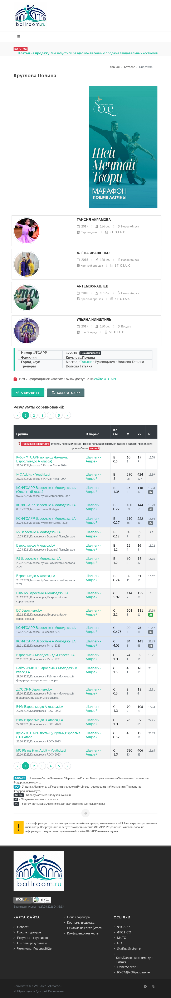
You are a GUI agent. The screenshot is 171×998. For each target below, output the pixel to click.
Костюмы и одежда (80, 922)
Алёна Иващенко (93, 253)
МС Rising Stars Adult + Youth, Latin (41, 750)
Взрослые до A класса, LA (35, 545)
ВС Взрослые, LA (29, 610)
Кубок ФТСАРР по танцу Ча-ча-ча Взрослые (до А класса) (42, 459)
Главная (114, 67)
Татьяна (86, 362)
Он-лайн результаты (32, 943)
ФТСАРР (123, 927)
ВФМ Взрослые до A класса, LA (39, 706)
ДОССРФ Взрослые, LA (34, 689)
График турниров (29, 932)
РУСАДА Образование (133, 972)
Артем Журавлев (92, 286)
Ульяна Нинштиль (94, 319)
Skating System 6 (129, 948)
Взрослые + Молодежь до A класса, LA (45, 655)
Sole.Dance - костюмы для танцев (134, 959)
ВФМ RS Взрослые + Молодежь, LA (42, 593)
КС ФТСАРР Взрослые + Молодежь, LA (46, 505)
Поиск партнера (78, 917)
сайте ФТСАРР (105, 379)
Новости (23, 927)
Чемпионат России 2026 (34, 948)
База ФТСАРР (68, 393)
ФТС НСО (124, 932)
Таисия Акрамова (94, 219)
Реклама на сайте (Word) (85, 928)
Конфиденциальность (83, 933)
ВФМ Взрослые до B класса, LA (39, 720)
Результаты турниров (32, 937)
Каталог (129, 67)
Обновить (30, 392)
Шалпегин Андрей (93, 459)
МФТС (121, 937)
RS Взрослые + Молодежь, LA (38, 532)
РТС (120, 943)
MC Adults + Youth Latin (33, 474)
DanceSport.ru (127, 967)
